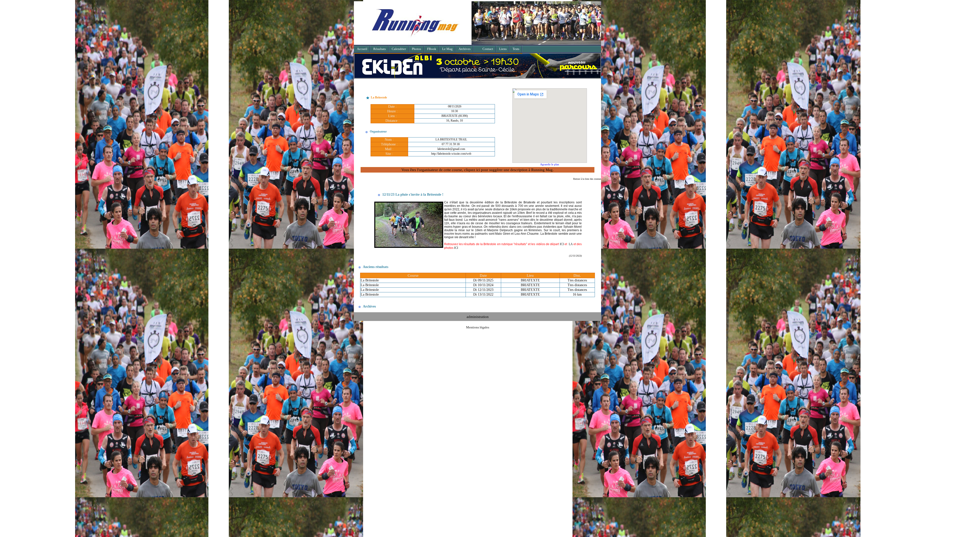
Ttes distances (577, 278)
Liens (503, 49)
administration (478, 314)
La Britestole (370, 278)
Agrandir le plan (549, 162)
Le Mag (447, 49)
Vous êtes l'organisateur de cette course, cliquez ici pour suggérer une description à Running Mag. (477, 167)
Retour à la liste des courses (587, 176)
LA (571, 242)
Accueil (362, 49)
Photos (416, 49)
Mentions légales (477, 325)
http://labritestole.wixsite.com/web (451, 151)
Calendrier (399, 49)
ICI (562, 242)
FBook (431, 49)
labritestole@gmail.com (451, 146)
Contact (487, 49)
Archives (465, 49)
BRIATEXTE (530, 278)
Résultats (379, 49)
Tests (516, 49)
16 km (577, 292)
